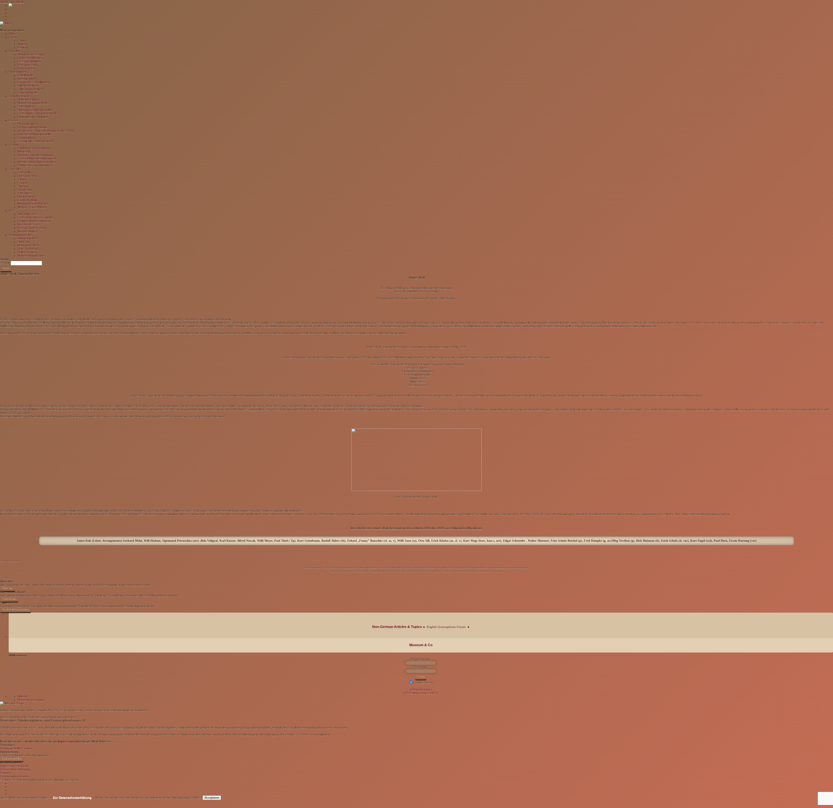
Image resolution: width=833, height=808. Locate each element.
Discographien (27, 78)
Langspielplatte (27, 92)
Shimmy (22, 186)
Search (5, 263)
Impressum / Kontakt (14, 766)
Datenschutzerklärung (15, 769)
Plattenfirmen (18, 72)
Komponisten (26, 68)
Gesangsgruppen (29, 61)
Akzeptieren (211, 797)
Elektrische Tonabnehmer (34, 165)
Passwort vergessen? (421, 693)
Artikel (21, 44)
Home (13, 33)
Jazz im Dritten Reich (31, 228)
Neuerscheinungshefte (32, 103)
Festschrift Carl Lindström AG (37, 113)
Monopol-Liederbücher (33, 203)
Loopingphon (26, 137)
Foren (13, 37)
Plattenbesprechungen (32, 117)
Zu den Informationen (15, 609)
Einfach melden (11, 759)
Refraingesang (27, 65)
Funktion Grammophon (33, 148)
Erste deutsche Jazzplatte (35, 217)
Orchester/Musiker (30, 58)
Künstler (14, 51)
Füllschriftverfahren (30, 89)
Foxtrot (22, 183)
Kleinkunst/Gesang (30, 54)
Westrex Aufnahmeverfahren (37, 162)
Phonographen (27, 124)
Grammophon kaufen (14, 776)
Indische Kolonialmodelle (34, 134)
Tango (21, 179)
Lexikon (22, 47)
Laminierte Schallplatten (33, 82)
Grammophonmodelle (32, 127)
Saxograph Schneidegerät (35, 141)
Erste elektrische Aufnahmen (37, 158)
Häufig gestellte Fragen (16, 748)
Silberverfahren (27, 85)
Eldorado (23, 242)
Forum (21, 40)
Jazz (12, 210)
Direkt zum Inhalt (11, 1)
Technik (14, 144)
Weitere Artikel (27, 231)
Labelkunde (25, 75)
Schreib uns (9, 599)
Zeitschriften (25, 106)
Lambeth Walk (27, 200)
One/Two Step (27, 176)
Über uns (7, 588)
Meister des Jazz (29, 224)
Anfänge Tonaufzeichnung (35, 155)
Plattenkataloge (28, 99)
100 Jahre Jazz (27, 214)
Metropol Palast (28, 245)
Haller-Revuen (27, 252)
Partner (5, 773)
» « (71, 797)
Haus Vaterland (27, 248)
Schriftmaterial (18, 96)
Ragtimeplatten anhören (34, 221)
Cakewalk (24, 172)
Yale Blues (24, 193)
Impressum (66, 741)
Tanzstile (15, 169)
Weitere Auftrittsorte (30, 255)
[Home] (6, 23)
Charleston (24, 189)
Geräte (13, 120)
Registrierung (421, 689)
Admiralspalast (27, 238)
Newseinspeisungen (31, 700)
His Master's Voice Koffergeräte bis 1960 (45, 130)
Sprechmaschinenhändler (34, 110)
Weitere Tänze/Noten (32, 207)
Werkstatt (23, 151)
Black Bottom (26, 196)
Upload (22, 696)
